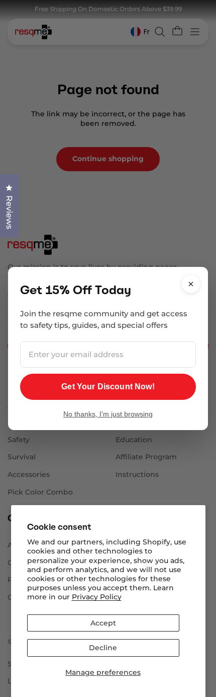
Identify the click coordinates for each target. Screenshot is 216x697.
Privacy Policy (97, 596)
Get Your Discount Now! (108, 386)
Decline (103, 647)
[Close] (191, 284)
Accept (103, 623)
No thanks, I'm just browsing (108, 414)
